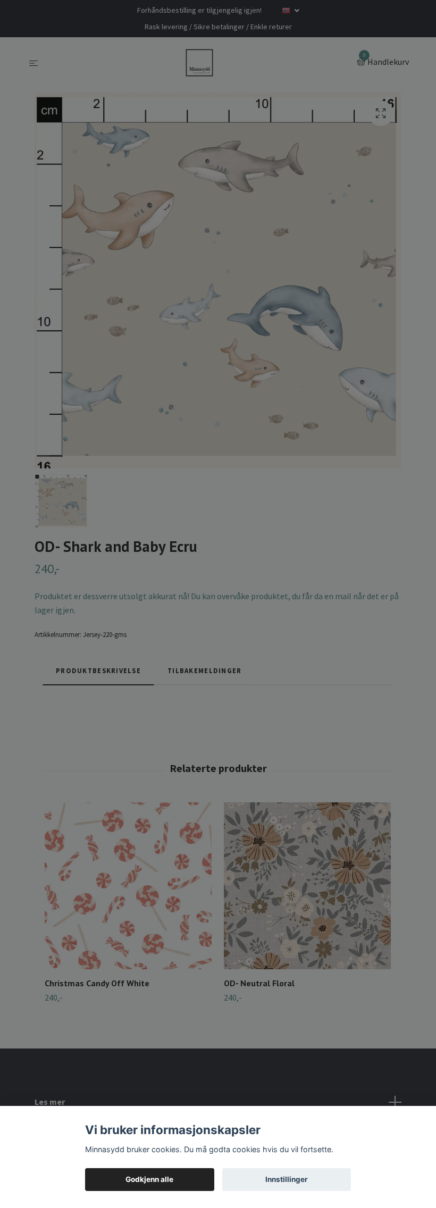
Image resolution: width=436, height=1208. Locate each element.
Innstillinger (286, 1179)
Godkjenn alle (149, 1179)
